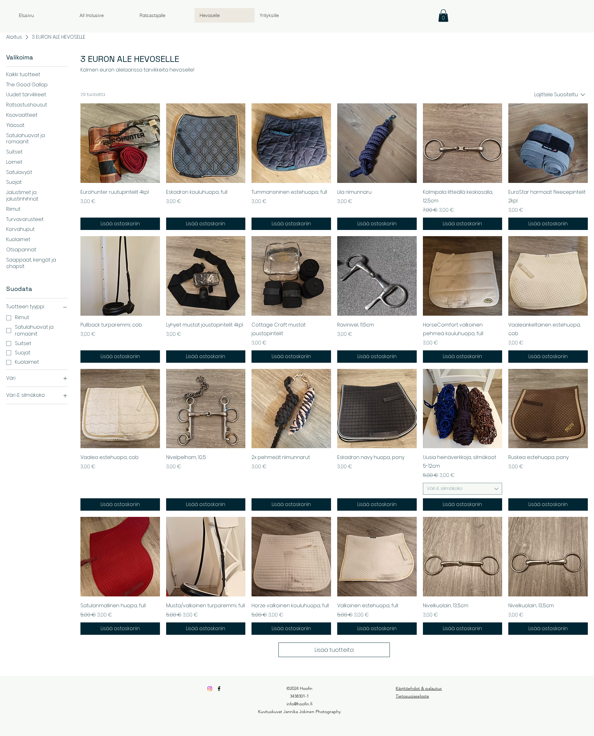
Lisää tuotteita (334, 650)
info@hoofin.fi (299, 704)
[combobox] (462, 489)
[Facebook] (219, 689)
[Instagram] (210, 689)
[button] (443, 15)
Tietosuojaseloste (412, 696)
